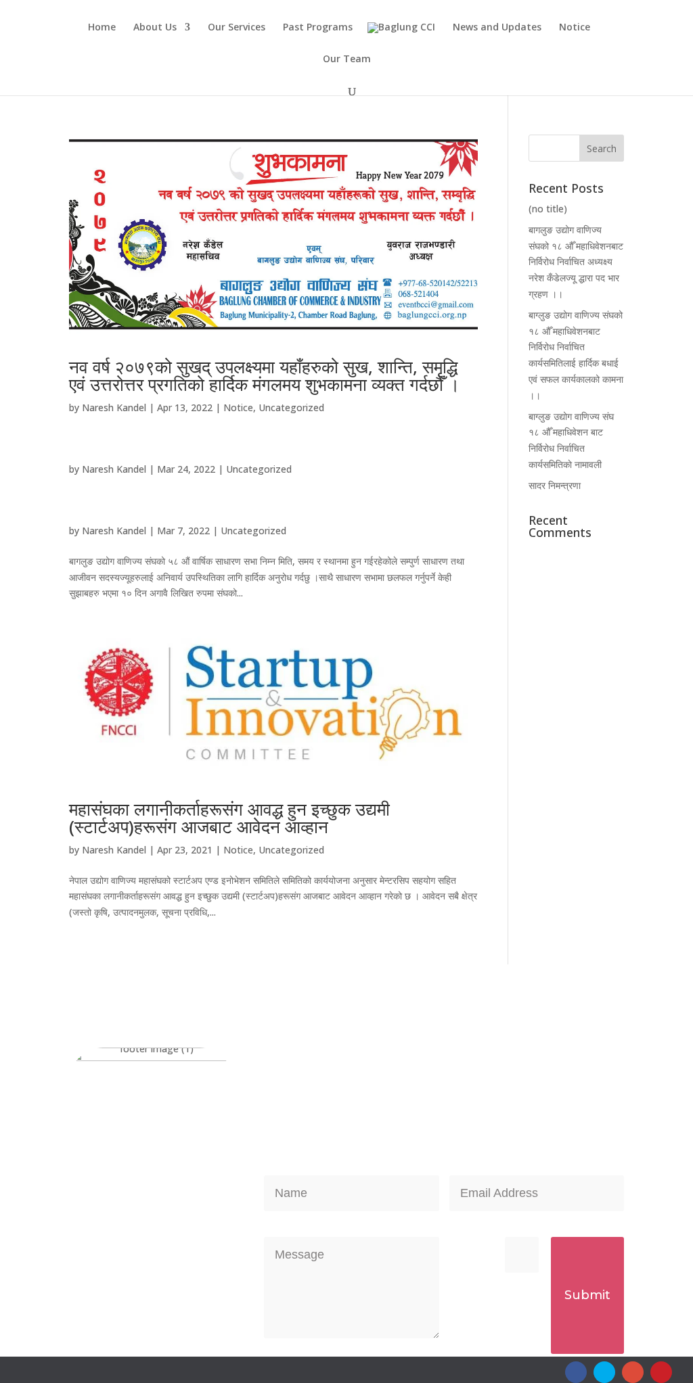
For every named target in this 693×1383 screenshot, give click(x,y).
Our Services (236, 27)
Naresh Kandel (114, 407)
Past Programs (318, 27)
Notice (574, 27)
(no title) (548, 208)
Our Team (347, 59)
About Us (155, 27)
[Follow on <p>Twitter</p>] (604, 1372)
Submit (587, 1295)
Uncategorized (291, 407)
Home (102, 27)
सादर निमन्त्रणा (555, 485)
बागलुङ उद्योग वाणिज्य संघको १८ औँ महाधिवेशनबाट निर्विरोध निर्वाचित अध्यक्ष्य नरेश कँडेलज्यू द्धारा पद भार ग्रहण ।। (576, 261)
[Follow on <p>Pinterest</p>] (661, 1372)
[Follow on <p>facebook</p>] (576, 1372)
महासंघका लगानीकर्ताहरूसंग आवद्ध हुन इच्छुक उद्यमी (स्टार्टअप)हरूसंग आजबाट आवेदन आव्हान (229, 818)
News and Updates (497, 27)
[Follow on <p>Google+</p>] (633, 1372)
